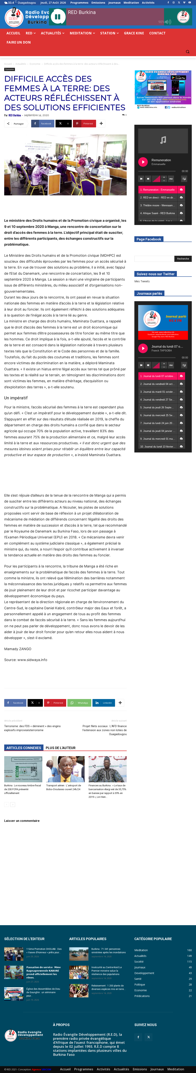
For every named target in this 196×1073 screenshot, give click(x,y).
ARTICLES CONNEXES (24, 748)
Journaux (157, 1069)
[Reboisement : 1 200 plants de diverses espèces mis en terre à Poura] (78, 990)
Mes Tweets (142, 281)
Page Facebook (149, 239)
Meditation (175, 1069)
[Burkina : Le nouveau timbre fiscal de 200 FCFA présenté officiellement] (23, 769)
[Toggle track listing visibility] (184, 179)
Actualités (21, 64)
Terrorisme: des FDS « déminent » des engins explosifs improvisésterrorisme (32, 728)
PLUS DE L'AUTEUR (60, 748)
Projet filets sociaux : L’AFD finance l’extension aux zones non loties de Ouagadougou (104, 730)
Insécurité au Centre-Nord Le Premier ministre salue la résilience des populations (106, 971)
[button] (187, 51)
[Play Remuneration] (143, 162)
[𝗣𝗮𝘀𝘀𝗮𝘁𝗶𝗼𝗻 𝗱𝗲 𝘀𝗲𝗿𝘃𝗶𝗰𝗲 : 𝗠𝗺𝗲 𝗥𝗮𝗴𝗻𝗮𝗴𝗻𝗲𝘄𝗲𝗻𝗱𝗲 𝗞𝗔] (13, 972)
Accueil (8, 64)
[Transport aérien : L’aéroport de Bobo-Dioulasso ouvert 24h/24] (65, 769)
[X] (179, 3)
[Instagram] (174, 3)
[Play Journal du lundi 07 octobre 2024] (143, 348)
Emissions (140, 1069)
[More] (101, 123)
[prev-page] (6, 804)
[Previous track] (141, 179)
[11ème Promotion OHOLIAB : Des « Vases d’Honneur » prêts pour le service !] (13, 954)
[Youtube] (189, 3)
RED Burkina (15, 115)
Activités (103, 1069)
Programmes (83, 1069)
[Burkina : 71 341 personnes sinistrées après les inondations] (78, 954)
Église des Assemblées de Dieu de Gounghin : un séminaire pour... (43, 992)
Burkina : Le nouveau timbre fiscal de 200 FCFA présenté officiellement (22, 789)
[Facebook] (168, 3)
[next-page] (12, 804)
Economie (35, 64)
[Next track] (148, 179)
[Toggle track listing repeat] (171, 179)
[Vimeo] (184, 3)
